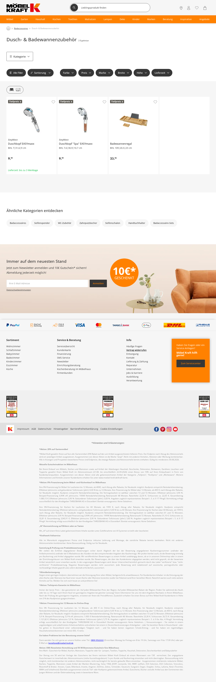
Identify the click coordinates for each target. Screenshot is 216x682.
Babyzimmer (13, 353)
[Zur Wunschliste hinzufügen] (53, 102)
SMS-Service (63, 357)
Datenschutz (44, 428)
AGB (33, 428)
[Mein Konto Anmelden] (188, 8)
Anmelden (98, 283)
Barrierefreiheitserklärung (84, 428)
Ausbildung (132, 376)
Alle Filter (18, 72)
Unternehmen (133, 369)
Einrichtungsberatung (68, 365)
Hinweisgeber (61, 428)
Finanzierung (64, 353)
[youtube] (175, 429)
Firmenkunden (65, 372)
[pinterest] (162, 429)
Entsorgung (132, 353)
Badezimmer (13, 357)
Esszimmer (12, 365)
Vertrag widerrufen (136, 350)
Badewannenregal (118, 98)
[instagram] (169, 429)
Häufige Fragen (134, 346)
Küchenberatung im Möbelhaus (74, 369)
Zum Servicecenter (191, 363)
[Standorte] (181, 8)
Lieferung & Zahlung (137, 361)
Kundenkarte (64, 350)
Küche (9, 369)
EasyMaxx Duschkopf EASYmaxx (23, 98)
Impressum (23, 428)
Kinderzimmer (14, 361)
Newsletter (63, 361)
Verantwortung (134, 380)
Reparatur (131, 365)
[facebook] (156, 429)
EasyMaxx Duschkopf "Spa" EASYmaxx (77, 98)
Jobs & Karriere (134, 372)
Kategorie (19, 56)
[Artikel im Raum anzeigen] (14, 90)
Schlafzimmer (13, 350)
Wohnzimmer (13, 346)
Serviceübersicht (66, 346)
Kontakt (130, 357)
